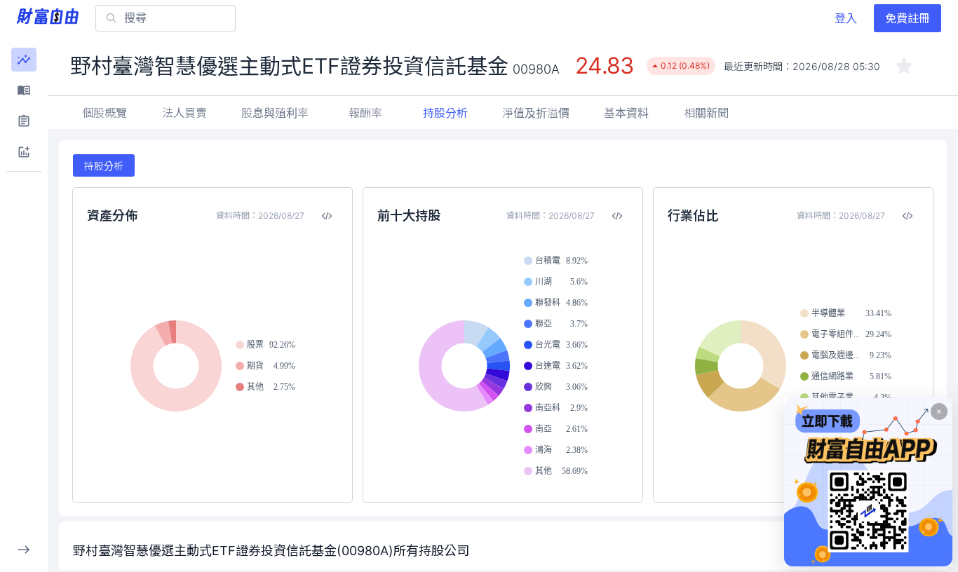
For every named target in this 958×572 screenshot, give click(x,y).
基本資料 (626, 113)
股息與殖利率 (275, 113)
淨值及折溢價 (535, 113)
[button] (23, 60)
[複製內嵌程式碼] (327, 216)
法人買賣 (184, 113)
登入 (846, 18)
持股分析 (445, 113)
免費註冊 (907, 18)
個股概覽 (104, 113)
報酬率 (365, 113)
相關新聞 (706, 113)
